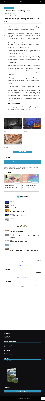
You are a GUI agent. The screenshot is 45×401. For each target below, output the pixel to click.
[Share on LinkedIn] (17, 16)
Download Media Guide (8, 360)
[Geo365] (22, 2)
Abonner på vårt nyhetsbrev (13, 162)
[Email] (5, 35)
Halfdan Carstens (8, 13)
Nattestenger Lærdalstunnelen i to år (31, 130)
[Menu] (4, 2)
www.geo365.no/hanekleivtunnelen (15, 45)
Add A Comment (22, 151)
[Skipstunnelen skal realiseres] (13, 123)
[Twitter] (5, 29)
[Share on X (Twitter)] (15, 16)
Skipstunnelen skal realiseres (10, 130)
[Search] (40, 2)
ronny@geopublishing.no (8, 354)
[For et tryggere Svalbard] (13, 139)
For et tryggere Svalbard (9, 145)
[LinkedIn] (5, 32)
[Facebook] (5, 27)
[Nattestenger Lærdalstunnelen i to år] (32, 123)
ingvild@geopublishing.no (8, 345)
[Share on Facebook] (14, 16)
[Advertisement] (12, 309)
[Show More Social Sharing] (19, 16)
